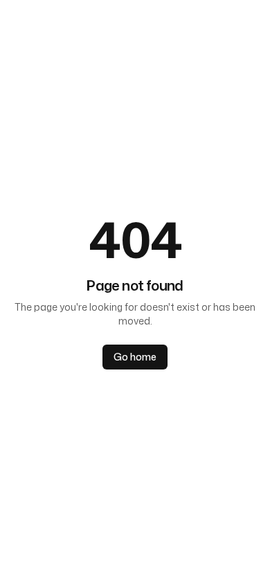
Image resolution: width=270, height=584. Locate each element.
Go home (135, 356)
